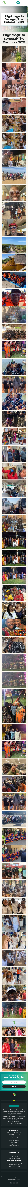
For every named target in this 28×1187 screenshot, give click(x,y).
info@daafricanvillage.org (15, 1123)
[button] (18, 2)
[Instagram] (11, 1183)
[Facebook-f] (14, 1183)
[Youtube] (17, 1183)
